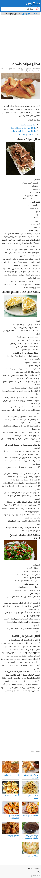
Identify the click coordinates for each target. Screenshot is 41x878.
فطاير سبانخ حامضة (28, 125)
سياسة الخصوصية (34, 868)
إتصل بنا (37, 871)
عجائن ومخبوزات (26, 13)
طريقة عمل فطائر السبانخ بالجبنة (23, 128)
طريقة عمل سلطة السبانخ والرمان (23, 131)
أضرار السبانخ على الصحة (26, 134)
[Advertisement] (20, 40)
